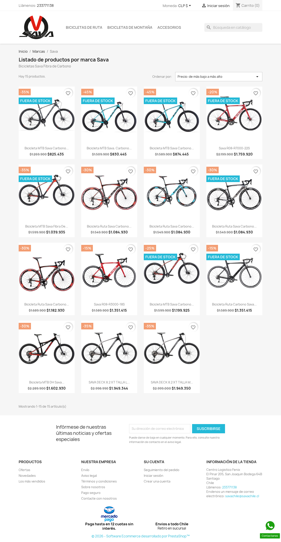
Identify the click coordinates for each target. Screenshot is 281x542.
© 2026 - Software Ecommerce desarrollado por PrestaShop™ (141, 536)
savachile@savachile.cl (242, 496)
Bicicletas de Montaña (129, 27)
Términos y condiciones (99, 481)
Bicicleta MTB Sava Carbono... (47, 148)
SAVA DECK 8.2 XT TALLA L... (109, 382)
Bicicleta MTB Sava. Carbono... (109, 148)
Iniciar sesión (153, 475)
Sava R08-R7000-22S (234, 148)
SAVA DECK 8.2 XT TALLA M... (172, 382)
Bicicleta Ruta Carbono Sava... (234, 304)
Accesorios (169, 27)
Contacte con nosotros (99, 498)
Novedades (27, 475)
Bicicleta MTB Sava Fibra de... (46, 226)
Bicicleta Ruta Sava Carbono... (109, 226)
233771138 (45, 5)
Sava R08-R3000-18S (109, 304)
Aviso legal (89, 475)
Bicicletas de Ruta (84, 27)
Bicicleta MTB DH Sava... (46, 382)
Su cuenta (154, 461)
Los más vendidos (32, 481)
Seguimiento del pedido (161, 470)
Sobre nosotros (93, 487)
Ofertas (24, 470)
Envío (85, 470)
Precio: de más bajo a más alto (219, 76)
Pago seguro (91, 493)
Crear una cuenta (157, 481)
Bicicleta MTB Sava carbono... (172, 304)
